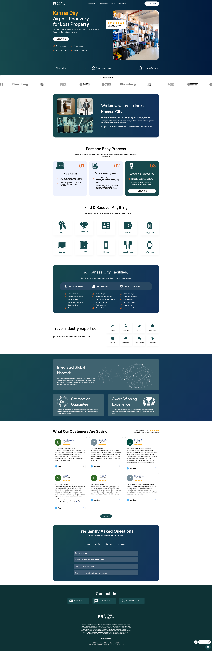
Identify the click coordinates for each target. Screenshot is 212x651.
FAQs (113, 3)
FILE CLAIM (152, 3)
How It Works (103, 3)
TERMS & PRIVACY (106, 638)
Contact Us (122, 3)
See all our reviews (112, 26)
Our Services (90, 3)
